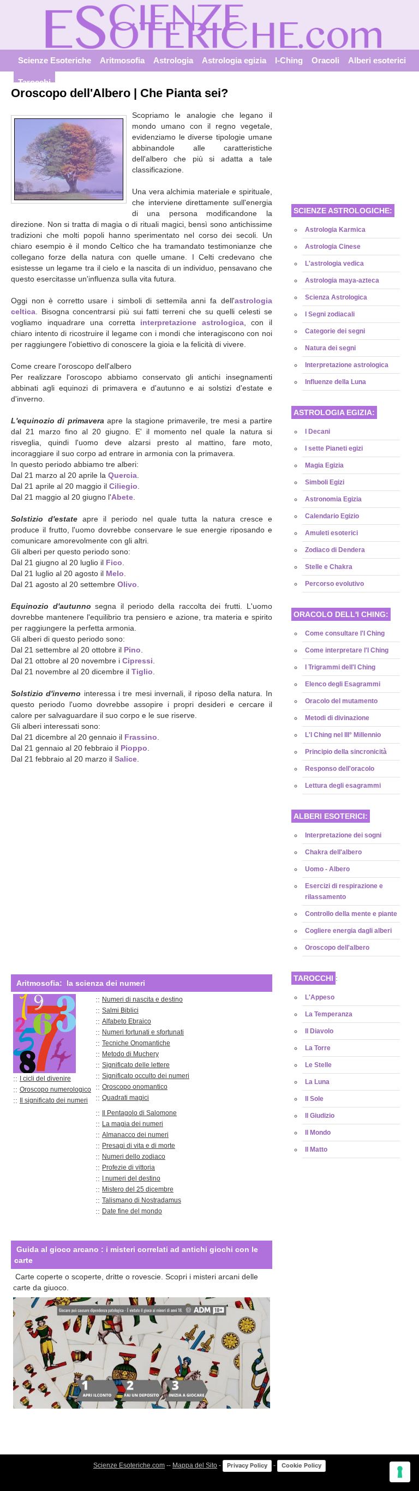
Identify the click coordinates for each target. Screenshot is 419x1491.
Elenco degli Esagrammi (342, 684)
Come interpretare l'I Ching (346, 650)
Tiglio (142, 671)
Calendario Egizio (332, 516)
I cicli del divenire (45, 1078)
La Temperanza (328, 1014)
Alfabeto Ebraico (126, 1021)
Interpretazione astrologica (346, 365)
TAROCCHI (313, 978)
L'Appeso (319, 997)
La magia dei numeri (132, 1124)
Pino (132, 649)
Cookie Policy (301, 1465)
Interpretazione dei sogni (343, 835)
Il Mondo (318, 1132)
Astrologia (173, 60)
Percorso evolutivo (334, 584)
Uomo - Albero (327, 869)
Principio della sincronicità (346, 752)
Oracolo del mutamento (341, 701)
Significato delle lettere (136, 1065)
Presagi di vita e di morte (138, 1145)
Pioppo (134, 748)
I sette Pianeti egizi (334, 448)
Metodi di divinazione (337, 718)
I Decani (317, 431)
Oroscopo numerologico (55, 1089)
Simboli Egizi (324, 482)
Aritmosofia (122, 60)
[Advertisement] (141, 861)
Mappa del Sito (194, 1465)
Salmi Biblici (120, 1010)
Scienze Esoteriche (54, 60)
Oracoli (325, 60)
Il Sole (314, 1099)
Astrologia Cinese (333, 246)
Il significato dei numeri (54, 1100)
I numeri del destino (131, 1178)
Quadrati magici (125, 1097)
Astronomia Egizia (333, 499)
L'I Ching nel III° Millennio (343, 735)
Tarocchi (34, 82)
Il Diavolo (319, 1031)
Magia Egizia (324, 465)
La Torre (318, 1048)
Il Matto (316, 1149)
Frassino (140, 737)
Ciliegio (123, 486)
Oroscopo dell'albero (337, 947)
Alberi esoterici (377, 60)
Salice (126, 759)
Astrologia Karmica (335, 229)
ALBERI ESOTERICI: (331, 816)
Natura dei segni (330, 348)
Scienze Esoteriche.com (129, 1465)
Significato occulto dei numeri (145, 1076)
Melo (115, 573)
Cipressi (137, 660)
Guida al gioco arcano (57, 1249)
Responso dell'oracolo (339, 769)
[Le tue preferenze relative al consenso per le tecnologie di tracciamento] (400, 1472)
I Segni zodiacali (330, 314)
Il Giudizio (319, 1115)
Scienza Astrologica (336, 297)
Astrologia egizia (234, 60)
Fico (114, 562)
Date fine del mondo (132, 1211)
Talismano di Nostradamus (141, 1200)
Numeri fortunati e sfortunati (143, 1032)
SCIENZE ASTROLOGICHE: (343, 210)
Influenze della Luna (335, 382)
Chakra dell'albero (333, 852)
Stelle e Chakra (328, 567)
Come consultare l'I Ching (345, 633)
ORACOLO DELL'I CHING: (341, 614)
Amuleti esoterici (331, 533)
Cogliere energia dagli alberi (348, 931)
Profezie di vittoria (128, 1167)
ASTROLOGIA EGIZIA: (334, 412)
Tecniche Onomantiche (136, 1043)
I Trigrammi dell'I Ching (340, 667)
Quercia (122, 475)
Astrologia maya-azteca (342, 280)
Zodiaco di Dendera (335, 550)
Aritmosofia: (39, 983)
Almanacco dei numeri (135, 1135)
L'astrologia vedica (334, 263)
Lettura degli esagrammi (343, 785)
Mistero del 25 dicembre (137, 1189)
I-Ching (289, 60)
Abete (122, 497)
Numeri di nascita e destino (142, 999)
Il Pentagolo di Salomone (139, 1113)
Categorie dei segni (335, 331)
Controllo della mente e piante (351, 914)
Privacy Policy (247, 1465)
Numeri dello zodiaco (133, 1156)
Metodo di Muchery (130, 1054)
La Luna (317, 1082)
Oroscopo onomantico (134, 1087)
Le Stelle (318, 1065)
